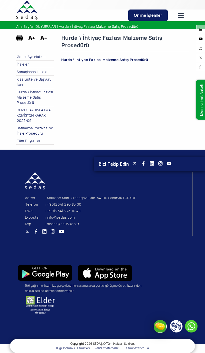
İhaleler (23, 64)
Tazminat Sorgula (136, 348)
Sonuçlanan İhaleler (33, 71)
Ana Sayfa (24, 26)
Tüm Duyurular (28, 140)
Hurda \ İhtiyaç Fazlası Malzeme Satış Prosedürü (98, 26)
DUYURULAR (46, 26)
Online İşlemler (148, 15)
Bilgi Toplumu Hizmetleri (73, 348)
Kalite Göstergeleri (107, 348)
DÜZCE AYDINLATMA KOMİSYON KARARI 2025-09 (34, 115)
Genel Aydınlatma (31, 56)
